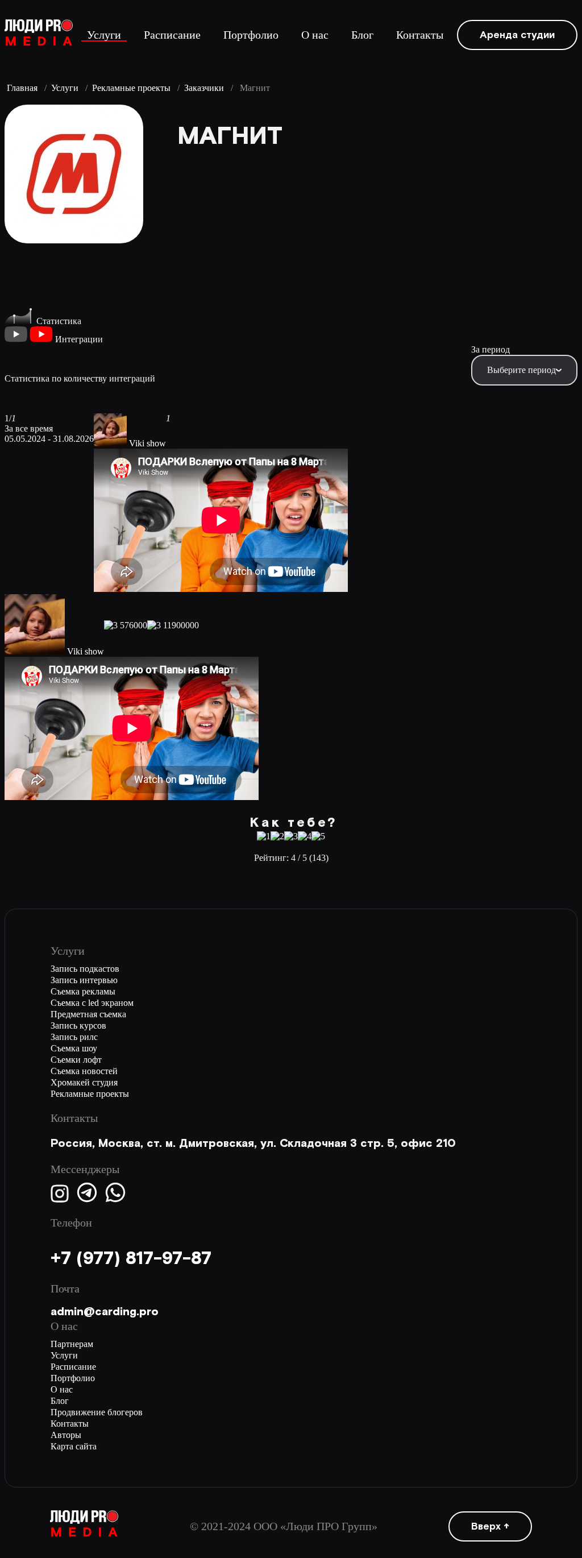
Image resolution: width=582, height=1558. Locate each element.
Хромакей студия (84, 1082)
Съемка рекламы (83, 991)
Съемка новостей (84, 1071)
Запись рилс (74, 1037)
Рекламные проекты (131, 88)
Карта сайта (74, 1446)
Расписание (172, 35)
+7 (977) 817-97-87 (131, 1258)
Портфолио (250, 35)
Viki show (147, 443)
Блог (362, 35)
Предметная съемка (88, 1014)
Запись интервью (84, 980)
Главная (22, 88)
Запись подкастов (85, 968)
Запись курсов (78, 1025)
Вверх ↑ (490, 1526)
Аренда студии (517, 35)
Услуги (104, 35)
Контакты (419, 35)
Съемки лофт (76, 1059)
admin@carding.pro (105, 1311)
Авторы (66, 1435)
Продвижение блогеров (97, 1412)
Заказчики (204, 88)
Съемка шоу (74, 1048)
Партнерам (72, 1344)
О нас (315, 35)
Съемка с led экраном (92, 1003)
